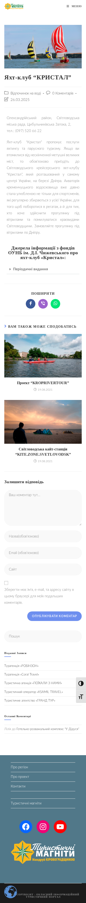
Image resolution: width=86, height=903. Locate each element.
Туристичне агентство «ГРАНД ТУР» (29, 700)
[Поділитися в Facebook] (30, 304)
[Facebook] (25, 826)
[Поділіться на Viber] (43, 304)
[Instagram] (43, 826)
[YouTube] (60, 826)
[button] (43, 269)
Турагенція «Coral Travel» (21, 674)
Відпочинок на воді (26, 93)
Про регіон (19, 767)
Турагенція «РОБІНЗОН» (21, 666)
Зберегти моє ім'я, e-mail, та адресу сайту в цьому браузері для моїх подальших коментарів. (39, 596)
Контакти (18, 786)
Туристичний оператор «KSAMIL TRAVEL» (33, 692)
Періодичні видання (30, 269)
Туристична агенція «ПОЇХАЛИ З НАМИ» (33, 683)
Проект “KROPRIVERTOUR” (43, 383)
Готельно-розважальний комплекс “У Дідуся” (47, 729)
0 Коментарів (62, 93)
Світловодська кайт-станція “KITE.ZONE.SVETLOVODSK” (43, 451)
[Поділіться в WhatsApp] (55, 304)
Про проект (20, 777)
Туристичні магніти (26, 803)
